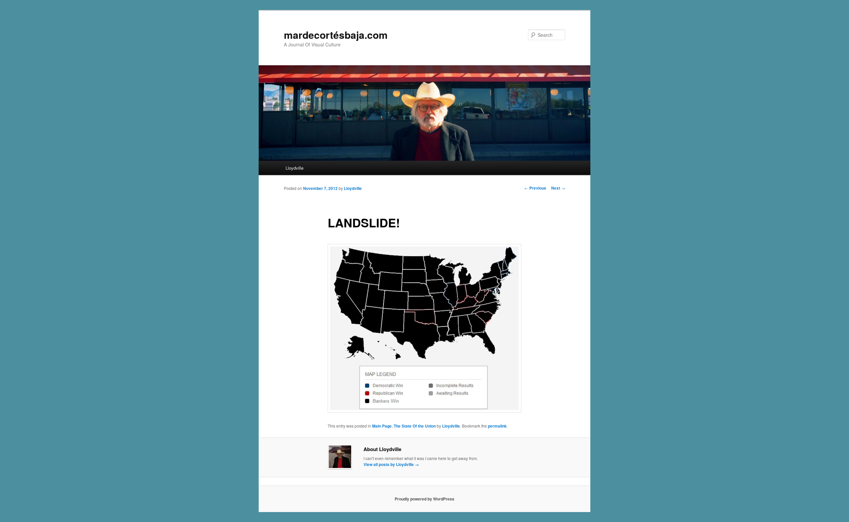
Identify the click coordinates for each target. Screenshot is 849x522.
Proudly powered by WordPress (424, 499)
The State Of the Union (415, 426)
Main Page (382, 426)
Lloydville (294, 168)
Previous (535, 188)
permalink (497, 426)
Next (558, 188)
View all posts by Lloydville (391, 464)
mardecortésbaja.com (336, 35)
